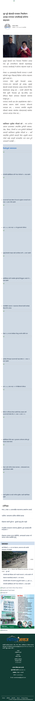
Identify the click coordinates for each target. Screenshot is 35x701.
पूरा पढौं (7, 571)
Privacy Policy (24, 698)
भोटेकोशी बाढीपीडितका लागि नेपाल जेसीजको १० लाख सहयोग (16, 174)
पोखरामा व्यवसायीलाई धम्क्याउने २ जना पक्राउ (13, 577)
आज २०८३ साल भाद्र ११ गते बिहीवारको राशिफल (14, 386)
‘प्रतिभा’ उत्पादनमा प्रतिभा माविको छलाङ (13, 515)
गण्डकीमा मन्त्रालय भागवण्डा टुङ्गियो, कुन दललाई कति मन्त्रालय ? (16, 529)
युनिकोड (8, 698)
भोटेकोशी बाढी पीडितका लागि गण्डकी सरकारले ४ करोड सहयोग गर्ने (18, 574)
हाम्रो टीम (13, 698)
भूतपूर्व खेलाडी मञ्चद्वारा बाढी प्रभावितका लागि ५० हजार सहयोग (17, 253)
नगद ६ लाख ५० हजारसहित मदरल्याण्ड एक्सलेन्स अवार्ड (17, 509)
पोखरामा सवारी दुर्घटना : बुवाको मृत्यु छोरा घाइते (14, 522)
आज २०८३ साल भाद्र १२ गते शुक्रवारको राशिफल (14, 227)
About (18, 698)
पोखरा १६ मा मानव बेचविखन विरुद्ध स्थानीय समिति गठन (15, 333)
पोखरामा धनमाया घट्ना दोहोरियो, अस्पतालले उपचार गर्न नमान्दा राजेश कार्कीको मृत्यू (17, 536)
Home (3, 698)
